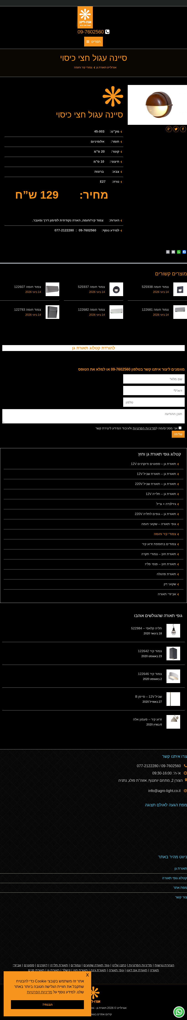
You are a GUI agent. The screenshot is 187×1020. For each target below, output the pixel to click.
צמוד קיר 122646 (150, 674)
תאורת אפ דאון (137, 970)
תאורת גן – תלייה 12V (161, 494)
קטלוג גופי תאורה (174, 878)
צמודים (76, 965)
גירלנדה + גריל (166, 504)
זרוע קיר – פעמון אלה (147, 719)
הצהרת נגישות (164, 965)
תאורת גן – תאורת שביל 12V (156, 474)
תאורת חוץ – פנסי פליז (160, 564)
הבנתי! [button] (47, 1004)
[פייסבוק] (183, 129)
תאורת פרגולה (166, 574)
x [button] (87, 974)
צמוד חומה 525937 (91, 287)
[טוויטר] (176, 129)
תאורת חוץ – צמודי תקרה (158, 554)
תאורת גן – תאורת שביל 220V (155, 484)
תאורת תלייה (59, 965)
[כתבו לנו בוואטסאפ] (179, 1012)
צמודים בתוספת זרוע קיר (159, 544)
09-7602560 (91, 32)
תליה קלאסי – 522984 (146, 628)
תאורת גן (180, 868)
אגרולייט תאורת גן (106, 67)
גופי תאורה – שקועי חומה (158, 524)
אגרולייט (122, 1008)
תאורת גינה (98, 970)
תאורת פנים (36, 970)
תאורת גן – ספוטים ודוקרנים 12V (153, 464)
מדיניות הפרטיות (144, 428)
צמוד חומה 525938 (155, 287)
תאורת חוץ (80, 970)
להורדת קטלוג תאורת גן (93, 348)
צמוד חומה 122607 (27, 287)
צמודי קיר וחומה (83, 67)
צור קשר (181, 897)
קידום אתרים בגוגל (101, 1014)
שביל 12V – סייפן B (148, 696)
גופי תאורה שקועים (96, 965)
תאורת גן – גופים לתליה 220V (155, 514)
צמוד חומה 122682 (91, 309)
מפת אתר (180, 887)
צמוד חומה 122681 (155, 309)
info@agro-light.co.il (165, 791)
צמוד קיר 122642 (150, 651)
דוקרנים (42, 965)
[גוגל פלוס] (169, 129)
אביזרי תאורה (167, 594)
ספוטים (29, 965)
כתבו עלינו (119, 965)
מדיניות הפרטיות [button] (39, 992)
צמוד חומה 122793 (27, 309)
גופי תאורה (116, 970)
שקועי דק (170, 584)
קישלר (66, 970)
